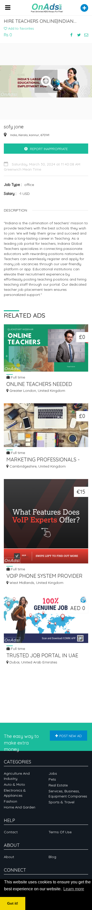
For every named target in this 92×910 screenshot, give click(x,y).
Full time (17, 377)
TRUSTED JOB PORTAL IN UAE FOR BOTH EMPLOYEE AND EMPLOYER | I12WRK (42, 656)
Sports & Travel (61, 802)
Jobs (53, 773)
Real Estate (58, 785)
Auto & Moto (14, 784)
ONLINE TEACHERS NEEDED (39, 384)
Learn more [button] (73, 889)
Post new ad (70, 736)
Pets (52, 779)
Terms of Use (60, 832)
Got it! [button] (12, 903)
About (9, 856)
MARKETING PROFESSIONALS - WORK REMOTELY (43, 460)
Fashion (10, 801)
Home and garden (19, 807)
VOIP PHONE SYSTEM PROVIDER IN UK (44, 576)
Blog (52, 856)
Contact (11, 832)
